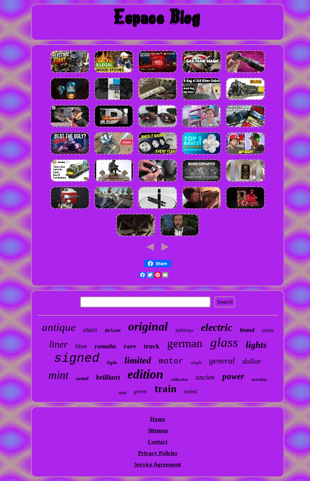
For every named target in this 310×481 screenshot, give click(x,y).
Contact (157, 442)
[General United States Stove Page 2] (114, 73)
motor (171, 361)
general (222, 360)
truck (152, 346)
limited (137, 360)
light (112, 362)
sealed (190, 391)
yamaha (105, 346)
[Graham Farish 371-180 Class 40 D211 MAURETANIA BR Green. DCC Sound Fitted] (70, 181)
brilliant (108, 377)
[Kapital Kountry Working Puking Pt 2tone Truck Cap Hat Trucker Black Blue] (245, 154)
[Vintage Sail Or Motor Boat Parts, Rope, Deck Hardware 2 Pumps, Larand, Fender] (70, 209)
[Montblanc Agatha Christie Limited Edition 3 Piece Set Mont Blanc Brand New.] (157, 209)
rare (130, 346)
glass (224, 342)
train (166, 388)
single (196, 362)
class (90, 330)
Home (157, 419)
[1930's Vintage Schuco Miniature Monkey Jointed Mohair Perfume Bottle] (157, 73)
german (185, 343)
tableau (184, 330)
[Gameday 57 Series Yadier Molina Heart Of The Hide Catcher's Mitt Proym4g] (157, 127)
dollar (251, 361)
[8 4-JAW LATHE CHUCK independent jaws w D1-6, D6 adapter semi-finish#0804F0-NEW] (157, 181)
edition (145, 374)
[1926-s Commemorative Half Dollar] (201, 100)
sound (82, 378)
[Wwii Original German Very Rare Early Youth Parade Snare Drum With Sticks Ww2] (245, 73)
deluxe (113, 331)
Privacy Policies (157, 453)
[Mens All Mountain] (245, 127)
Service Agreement (157, 464)
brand (247, 330)
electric (216, 327)
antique (59, 327)
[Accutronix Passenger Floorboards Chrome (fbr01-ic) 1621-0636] (201, 181)
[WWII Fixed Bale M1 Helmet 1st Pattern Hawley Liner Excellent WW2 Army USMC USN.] (136, 236)
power (233, 376)
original (148, 326)
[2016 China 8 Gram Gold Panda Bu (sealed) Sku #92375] (245, 181)
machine (259, 379)
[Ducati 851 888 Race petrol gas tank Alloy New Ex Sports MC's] (201, 73)
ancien (205, 377)
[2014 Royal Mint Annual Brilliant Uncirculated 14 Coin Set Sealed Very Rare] (201, 154)
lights (256, 345)
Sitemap (158, 430)
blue (81, 346)
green (140, 391)
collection (179, 379)
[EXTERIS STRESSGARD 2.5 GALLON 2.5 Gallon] (70, 154)
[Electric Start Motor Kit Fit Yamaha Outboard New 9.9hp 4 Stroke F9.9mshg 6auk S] (70, 73)
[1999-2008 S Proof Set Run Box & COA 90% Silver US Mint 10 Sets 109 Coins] (157, 154)
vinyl (122, 393)
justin (268, 330)
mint (58, 375)
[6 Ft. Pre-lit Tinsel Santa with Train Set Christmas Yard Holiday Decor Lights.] (245, 209)
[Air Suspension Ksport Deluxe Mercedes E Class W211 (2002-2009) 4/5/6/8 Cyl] (114, 209)
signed (76, 359)
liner (58, 344)
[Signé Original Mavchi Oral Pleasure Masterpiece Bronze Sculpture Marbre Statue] (114, 181)
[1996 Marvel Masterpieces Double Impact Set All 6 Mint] (179, 236)
